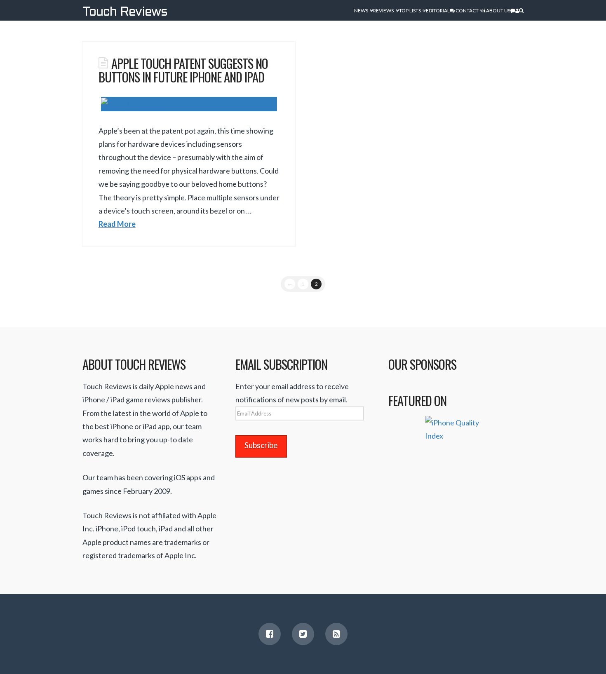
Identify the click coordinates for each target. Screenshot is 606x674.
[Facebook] (269, 634)
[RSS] (336, 634)
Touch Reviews (124, 12)
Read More (117, 223)
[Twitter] (303, 634)
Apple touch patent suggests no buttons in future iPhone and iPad (183, 70)
